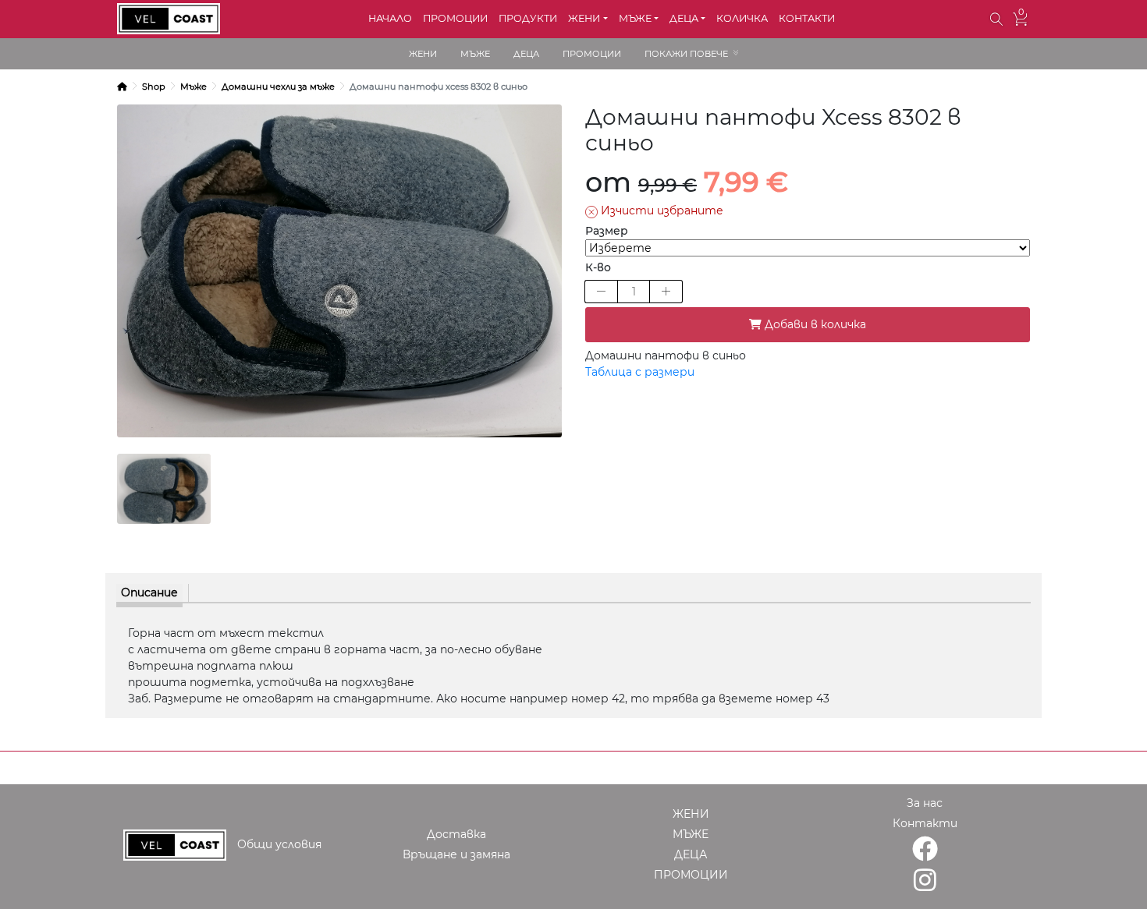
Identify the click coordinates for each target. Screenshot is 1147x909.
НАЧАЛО (390, 18)
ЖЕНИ (423, 53)
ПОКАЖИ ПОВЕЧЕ (686, 53)
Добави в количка (814, 324)
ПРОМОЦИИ (455, 18)
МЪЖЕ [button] (635, 18)
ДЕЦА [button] (683, 18)
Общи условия (279, 844)
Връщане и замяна (456, 854)
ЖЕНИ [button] (584, 18)
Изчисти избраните (660, 210)
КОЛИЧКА (742, 18)
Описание (149, 592)
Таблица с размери (639, 372)
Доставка (456, 834)
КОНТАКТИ (807, 18)
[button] (997, 19)
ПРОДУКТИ (528, 18)
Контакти (925, 823)
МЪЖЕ (475, 53)
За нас (925, 803)
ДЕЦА (526, 53)
